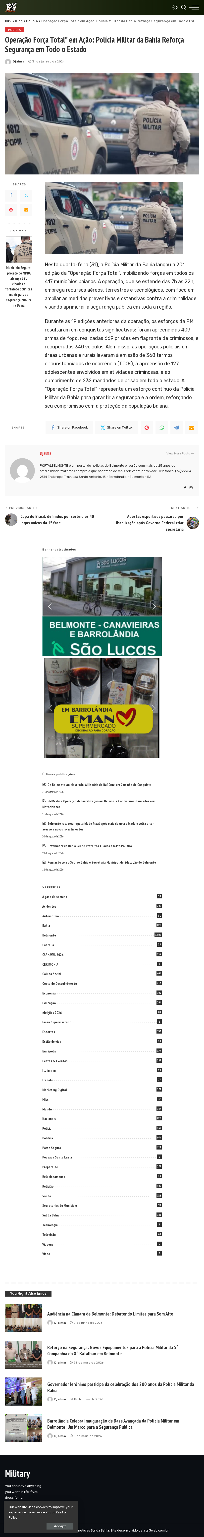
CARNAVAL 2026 (52, 954)
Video (46, 1254)
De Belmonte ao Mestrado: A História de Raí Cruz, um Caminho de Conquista (100, 784)
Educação (49, 1003)
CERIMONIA (50, 964)
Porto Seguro (51, 1148)
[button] (50, 606)
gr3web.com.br (157, 1530)
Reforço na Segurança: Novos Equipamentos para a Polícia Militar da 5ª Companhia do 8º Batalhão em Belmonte (112, 1350)
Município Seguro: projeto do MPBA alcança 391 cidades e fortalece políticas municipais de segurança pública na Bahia (18, 286)
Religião (47, 1186)
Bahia (46, 925)
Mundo (47, 1109)
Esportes (48, 1032)
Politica (47, 1138)
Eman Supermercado (56, 1022)
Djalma (18, 61)
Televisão (49, 1234)
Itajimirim (49, 1070)
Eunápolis (49, 1051)
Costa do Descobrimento (59, 983)
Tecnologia (50, 1225)
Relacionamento (53, 1176)
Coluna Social (51, 974)
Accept (60, 1526)
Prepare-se (50, 1167)
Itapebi (47, 1080)
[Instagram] (191, 488)
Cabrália (48, 945)
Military (17, 1473)
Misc (45, 1099)
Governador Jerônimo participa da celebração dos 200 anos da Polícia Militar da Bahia (120, 1387)
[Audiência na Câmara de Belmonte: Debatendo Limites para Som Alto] (23, 1318)
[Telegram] (176, 427)
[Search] (184, 7)
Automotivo (50, 916)
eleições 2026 (52, 1012)
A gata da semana (54, 896)
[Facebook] (11, 196)
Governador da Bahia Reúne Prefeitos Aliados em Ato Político (90, 846)
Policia (14, 30)
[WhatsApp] (161, 427)
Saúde (46, 1196)
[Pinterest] (11, 210)
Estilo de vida (51, 1041)
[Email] (26, 210)
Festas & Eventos (54, 1061)
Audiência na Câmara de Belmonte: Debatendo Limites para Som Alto (110, 1314)
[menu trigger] (194, 7)
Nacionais (49, 1118)
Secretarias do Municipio (59, 1205)
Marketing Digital (54, 1090)
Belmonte (49, 935)
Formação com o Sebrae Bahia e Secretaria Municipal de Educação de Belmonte (102, 862)
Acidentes (49, 906)
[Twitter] (26, 196)
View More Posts (178, 453)
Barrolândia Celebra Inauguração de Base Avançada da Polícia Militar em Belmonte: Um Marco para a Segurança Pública (113, 1424)
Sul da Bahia (50, 1215)
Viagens (47, 1244)
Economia (49, 993)
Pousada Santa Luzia (57, 1157)
